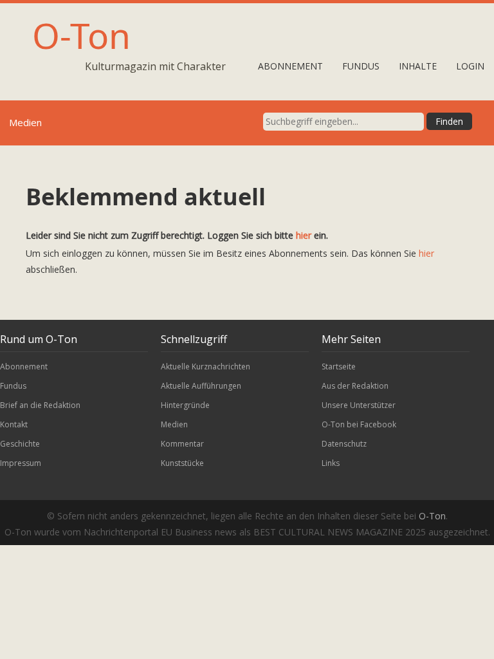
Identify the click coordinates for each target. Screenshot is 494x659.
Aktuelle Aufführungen (201, 385)
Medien (174, 424)
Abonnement (290, 66)
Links (331, 463)
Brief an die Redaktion (40, 405)
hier (303, 235)
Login (470, 66)
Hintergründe (185, 405)
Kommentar (182, 443)
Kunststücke (182, 463)
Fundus (361, 66)
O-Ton (81, 35)
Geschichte (20, 443)
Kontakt (14, 424)
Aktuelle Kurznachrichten (205, 366)
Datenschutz (344, 443)
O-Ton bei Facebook (359, 424)
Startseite (339, 366)
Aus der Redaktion (355, 385)
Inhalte (418, 66)
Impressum (20, 463)
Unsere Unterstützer (359, 405)
